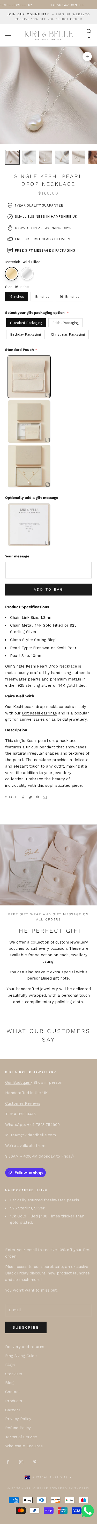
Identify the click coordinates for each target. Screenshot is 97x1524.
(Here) (78, 14)
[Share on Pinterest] (37, 797)
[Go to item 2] (29, 157)
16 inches (16, 297)
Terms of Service (21, 1437)
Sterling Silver (27, 273)
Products (13, 1401)
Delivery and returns (24, 1346)
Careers (12, 1410)
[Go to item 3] (45, 157)
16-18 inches (69, 297)
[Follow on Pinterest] (34, 1462)
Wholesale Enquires (24, 1446)
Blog (9, 1382)
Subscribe (26, 1327)
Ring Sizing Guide (21, 1355)
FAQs (10, 1365)
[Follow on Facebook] (7, 1462)
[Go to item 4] (62, 157)
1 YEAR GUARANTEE (51, 5)
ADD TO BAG (48, 589)
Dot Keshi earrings (39, 713)
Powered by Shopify (69, 1488)
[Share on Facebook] (23, 797)
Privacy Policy (18, 1418)
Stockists (13, 1374)
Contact (12, 1392)
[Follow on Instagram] (21, 1462)
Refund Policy (18, 1428)
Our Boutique (18, 1082)
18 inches (41, 297)
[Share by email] (45, 797)
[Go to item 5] (78, 157)
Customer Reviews (22, 1103)
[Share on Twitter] (30, 797)
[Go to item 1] (12, 157)
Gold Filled (11, 273)
